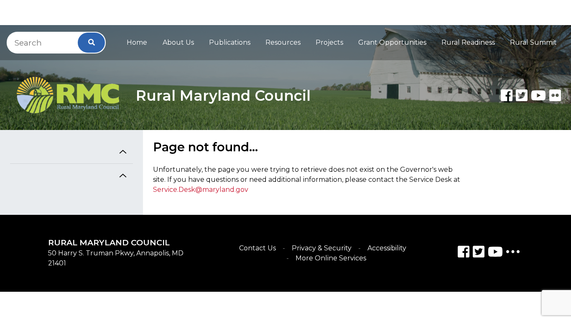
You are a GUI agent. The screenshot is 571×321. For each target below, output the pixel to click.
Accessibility (386, 248)
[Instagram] (478, 253)
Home (137, 42)
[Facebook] (506, 95)
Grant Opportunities (392, 42)
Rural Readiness (468, 42)
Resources (283, 42)
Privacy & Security (322, 248)
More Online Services (331, 258)
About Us (178, 42)
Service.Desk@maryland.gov (200, 190)
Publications (229, 42)
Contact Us (257, 248)
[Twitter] (522, 95)
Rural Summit (533, 42)
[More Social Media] (513, 253)
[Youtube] (538, 95)
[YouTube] (495, 253)
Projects (329, 42)
